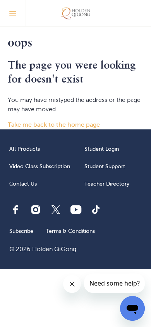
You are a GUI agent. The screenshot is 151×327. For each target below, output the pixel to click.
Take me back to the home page (54, 124)
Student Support (104, 166)
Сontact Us (23, 184)
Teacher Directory (106, 184)
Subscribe (21, 231)
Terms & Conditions (70, 231)
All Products (24, 149)
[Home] (75, 13)
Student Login (101, 149)
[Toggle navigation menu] (13, 13)
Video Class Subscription (39, 166)
